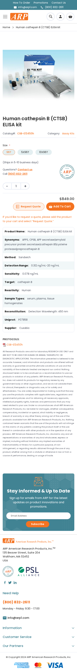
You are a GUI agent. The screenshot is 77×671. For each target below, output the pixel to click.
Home (6, 27)
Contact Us (59, 2)
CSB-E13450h (14, 344)
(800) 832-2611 (17, 174)
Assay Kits (68, 133)
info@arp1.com (27, 7)
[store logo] (19, 16)
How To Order (21, 2)
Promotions (41, 2)
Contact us (25, 169)
